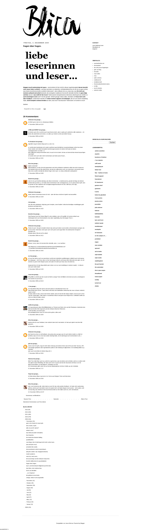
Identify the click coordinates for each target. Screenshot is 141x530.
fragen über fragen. (31, 463)
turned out (98, 283)
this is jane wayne (100, 270)
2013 (26, 409)
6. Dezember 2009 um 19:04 (35, 314)
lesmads (96, 71)
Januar (29, 504)
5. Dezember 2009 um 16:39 (35, 196)
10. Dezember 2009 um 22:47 (36, 392)
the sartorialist (99, 267)
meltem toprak (99, 223)
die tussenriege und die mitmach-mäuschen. (38, 458)
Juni (28, 492)
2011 (26, 414)
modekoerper (99, 226)
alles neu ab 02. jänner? (32, 428)
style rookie (98, 257)
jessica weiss (98, 201)
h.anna (97, 191)
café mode (98, 163)
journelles (98, 204)
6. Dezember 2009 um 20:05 (35, 326)
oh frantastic (98, 232)
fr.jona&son (98, 179)
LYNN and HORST (33, 130)
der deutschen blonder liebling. (34, 437)
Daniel (30, 178)
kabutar (97, 210)
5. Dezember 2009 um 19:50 (35, 250)
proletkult (97, 239)
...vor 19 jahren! (30, 473)
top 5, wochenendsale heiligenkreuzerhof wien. (38, 465)
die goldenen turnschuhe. (33, 475)
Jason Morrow (69, 523)
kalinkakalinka (99, 213)
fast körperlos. (30, 435)
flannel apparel (99, 176)
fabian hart (98, 169)
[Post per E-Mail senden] (44, 108)
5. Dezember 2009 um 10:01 (35, 158)
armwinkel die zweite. (32, 447)
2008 (26, 507)
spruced (97, 248)
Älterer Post (84, 399)
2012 (26, 412)
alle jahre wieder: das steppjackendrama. (37, 451)
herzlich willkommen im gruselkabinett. (36, 461)
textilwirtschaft (98, 82)
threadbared (98, 273)
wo (29, 256)
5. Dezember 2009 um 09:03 (35, 136)
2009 (26, 419)
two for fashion (98, 88)
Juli (28, 490)
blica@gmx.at (96, 47)
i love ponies (98, 198)
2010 (26, 416)
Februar (29, 502)
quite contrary (97, 77)
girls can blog (97, 69)
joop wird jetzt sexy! (31, 444)
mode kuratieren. (30, 454)
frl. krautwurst (99, 182)
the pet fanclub (99, 264)
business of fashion (100, 157)
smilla (30, 305)
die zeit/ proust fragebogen (101, 67)
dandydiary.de (99, 166)
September (30, 485)
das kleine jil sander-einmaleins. (34, 432)
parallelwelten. (30, 439)
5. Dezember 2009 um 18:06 (35, 220)
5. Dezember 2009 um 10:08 (35, 173)
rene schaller (98, 245)
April (28, 497)
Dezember (29, 421)
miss (95, 75)
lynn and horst (99, 220)
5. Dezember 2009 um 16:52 (35, 208)
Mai (28, 494)
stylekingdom (99, 261)
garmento (97, 188)
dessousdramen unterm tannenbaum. (36, 449)
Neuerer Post (27, 399)
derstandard (97, 65)
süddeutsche (97, 80)
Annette (30, 214)
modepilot (98, 229)
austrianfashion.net (99, 63)
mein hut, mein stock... (32, 456)
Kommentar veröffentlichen (33, 395)
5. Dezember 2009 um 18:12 (35, 235)
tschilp (95, 86)
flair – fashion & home (101, 172)
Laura (30, 274)
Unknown (31, 119)
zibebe (97, 286)
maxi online (97, 73)
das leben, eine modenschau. (34, 468)
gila (29, 343)
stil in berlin (98, 251)
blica (33, 108)
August (29, 487)
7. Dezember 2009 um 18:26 (35, 353)
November (29, 480)
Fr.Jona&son (32, 141)
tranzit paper (98, 276)
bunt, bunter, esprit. (31, 425)
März (28, 499)
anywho (97, 154)
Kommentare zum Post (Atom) (38, 402)
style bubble (98, 254)
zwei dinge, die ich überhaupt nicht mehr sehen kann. (40, 442)
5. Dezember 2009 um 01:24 (35, 124)
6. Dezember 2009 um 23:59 (35, 338)
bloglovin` (95, 49)
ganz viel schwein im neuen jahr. (34, 423)
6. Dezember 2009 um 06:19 (35, 281)
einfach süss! (29, 430)
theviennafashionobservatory (102, 84)
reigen (96, 242)
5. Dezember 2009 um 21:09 (35, 269)
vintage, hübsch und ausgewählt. (35, 477)
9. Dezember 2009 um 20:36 (35, 378)
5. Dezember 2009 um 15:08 (35, 186)
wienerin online (98, 90)
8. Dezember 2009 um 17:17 (35, 368)
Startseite (56, 399)
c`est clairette (99, 160)
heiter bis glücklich (100, 195)
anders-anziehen (100, 151)
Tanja (29, 374)
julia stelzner (98, 207)
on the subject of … (100, 235)
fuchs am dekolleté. (31, 470)
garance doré (98, 185)
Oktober (29, 483)
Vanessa (30, 358)
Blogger (82, 523)
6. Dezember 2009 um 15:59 (35, 299)
